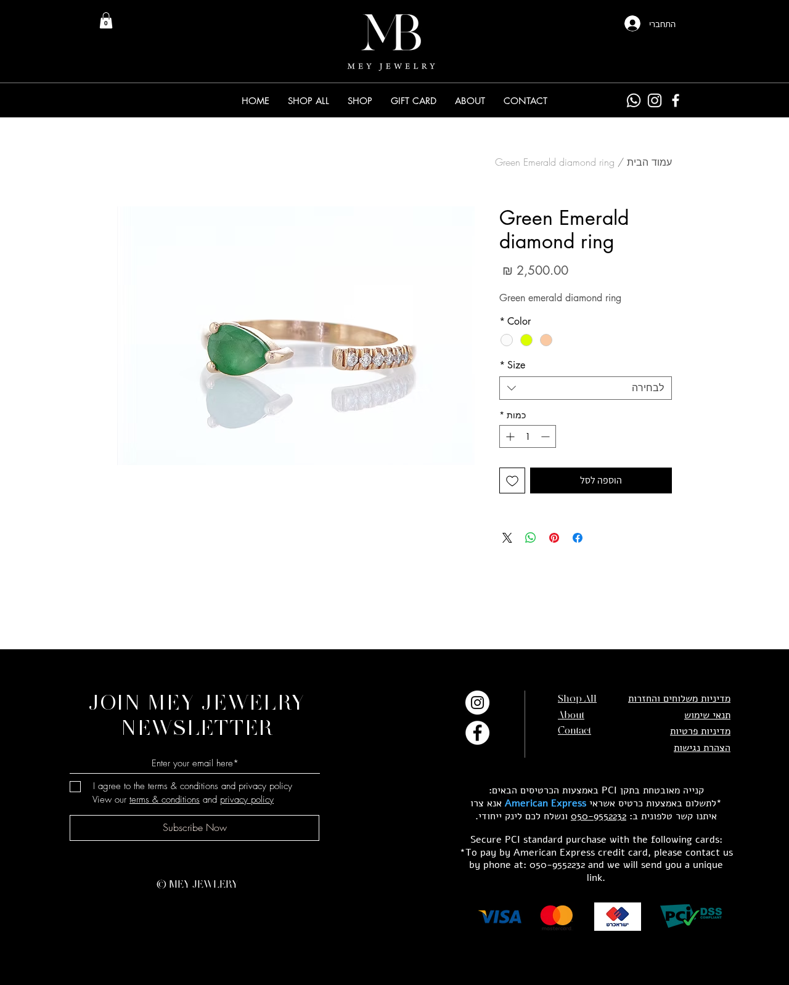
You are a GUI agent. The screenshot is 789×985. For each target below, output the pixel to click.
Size (512, 365)
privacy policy (247, 799)
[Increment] (509, 436)
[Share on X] (507, 537)
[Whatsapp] (633, 100)
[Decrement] (546, 436)
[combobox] (585, 388)
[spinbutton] (528, 436)
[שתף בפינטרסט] (554, 537)
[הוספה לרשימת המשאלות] (512, 480)
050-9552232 (598, 816)
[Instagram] (654, 100)
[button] (360, 100)
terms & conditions (164, 799)
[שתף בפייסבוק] (577, 537)
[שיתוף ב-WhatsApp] (530, 537)
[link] (106, 20)
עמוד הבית (649, 162)
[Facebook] (675, 100)
